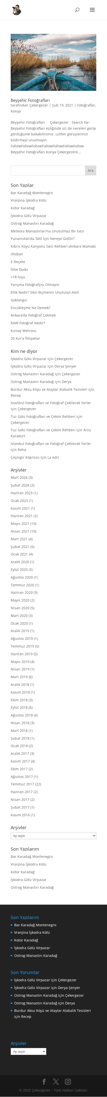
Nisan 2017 (20, 799)
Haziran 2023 (22, 493)
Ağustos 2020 (22, 577)
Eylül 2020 (19, 569)
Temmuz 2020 (22, 585)
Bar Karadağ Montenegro (32, 192)
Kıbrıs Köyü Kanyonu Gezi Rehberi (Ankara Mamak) (53, 246)
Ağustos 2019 (22, 638)
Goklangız (19, 300)
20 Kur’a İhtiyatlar (25, 338)
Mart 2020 (19, 615)
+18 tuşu (18, 276)
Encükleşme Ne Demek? (30, 307)
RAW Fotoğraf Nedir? (28, 323)
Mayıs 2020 (20, 600)
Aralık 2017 (20, 753)
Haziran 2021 (22, 515)
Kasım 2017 (20, 761)
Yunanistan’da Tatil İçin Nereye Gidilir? (43, 238)
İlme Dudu (19, 269)
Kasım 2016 (20, 815)
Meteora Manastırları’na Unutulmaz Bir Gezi (47, 231)
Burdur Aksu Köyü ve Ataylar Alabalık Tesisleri (49, 389)
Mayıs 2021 (20, 523)
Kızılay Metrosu (23, 330)
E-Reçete (18, 261)
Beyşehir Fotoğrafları (30, 100)
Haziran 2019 (22, 654)
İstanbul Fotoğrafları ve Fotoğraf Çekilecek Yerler (51, 402)
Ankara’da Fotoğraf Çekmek (33, 315)
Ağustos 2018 (22, 715)
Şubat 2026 (20, 485)
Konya (16, 111)
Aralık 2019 (20, 630)
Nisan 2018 (20, 722)
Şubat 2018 (20, 738)
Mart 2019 (19, 676)
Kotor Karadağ (23, 208)
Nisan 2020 (20, 607)
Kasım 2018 (20, 692)
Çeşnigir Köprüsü (25, 457)
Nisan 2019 (20, 669)
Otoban (17, 254)
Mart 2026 (19, 477)
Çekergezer (38, 105)
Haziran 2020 (22, 592)
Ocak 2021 (19, 554)
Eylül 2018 (19, 707)
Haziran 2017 (22, 791)
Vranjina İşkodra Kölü (28, 200)
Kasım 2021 (20, 508)
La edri (53, 457)
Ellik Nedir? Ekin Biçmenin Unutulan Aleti (45, 292)
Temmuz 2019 (22, 646)
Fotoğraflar (86, 105)
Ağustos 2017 (22, 776)
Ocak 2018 (19, 745)
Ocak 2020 (19, 623)
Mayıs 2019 (20, 661)
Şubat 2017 (20, 807)
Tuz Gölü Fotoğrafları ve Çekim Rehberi (43, 416)
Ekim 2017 (19, 769)
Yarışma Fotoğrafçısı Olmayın (35, 284)
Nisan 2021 (20, 531)
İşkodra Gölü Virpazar (29, 215)
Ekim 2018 (19, 700)
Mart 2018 (19, 730)
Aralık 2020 (20, 561)
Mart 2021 (19, 539)
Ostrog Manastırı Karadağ (32, 223)
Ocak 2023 (19, 500)
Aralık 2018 (20, 684)
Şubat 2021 (20, 546)
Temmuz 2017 (22, 784)
